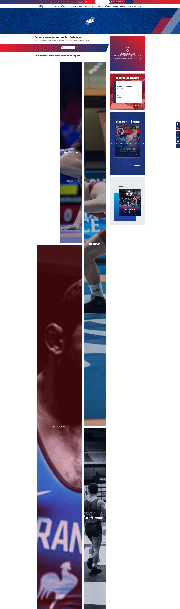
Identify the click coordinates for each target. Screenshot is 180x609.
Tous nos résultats (138, 105)
